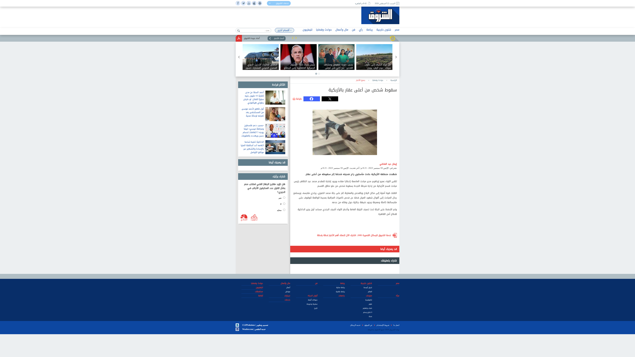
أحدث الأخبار (279, 38)
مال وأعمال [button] (341, 29)
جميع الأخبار (360, 80)
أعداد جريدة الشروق (252, 38)
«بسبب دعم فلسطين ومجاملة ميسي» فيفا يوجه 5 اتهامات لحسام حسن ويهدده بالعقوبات (252, 130)
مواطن (287, 291)
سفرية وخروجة (312, 304)
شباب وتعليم (367, 308)
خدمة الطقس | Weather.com (254, 329)
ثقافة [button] (260, 296)
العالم (370, 291)
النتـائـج (244, 219)
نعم (280, 198)
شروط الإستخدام (383, 325)
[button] (293, 38)
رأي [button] (361, 29)
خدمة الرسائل (355, 325)
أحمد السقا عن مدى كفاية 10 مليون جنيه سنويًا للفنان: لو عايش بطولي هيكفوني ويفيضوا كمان (253, 99)
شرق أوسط (368, 287)
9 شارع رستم (367, 312)
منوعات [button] (369, 296)
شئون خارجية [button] (383, 29)
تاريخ (316, 308)
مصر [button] (397, 29)
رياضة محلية (340, 287)
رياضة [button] (369, 29)
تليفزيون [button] (307, 29)
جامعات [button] (342, 296)
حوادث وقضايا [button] (324, 29)
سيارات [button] (287, 296)
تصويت (254, 219)
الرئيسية (393, 80)
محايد (279, 210)
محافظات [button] (259, 291)
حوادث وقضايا (377, 80)
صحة (370, 316)
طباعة (299, 99)
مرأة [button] (397, 296)
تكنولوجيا (368, 299)
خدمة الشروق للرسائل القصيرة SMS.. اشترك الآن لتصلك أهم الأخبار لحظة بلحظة (354, 235)
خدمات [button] (287, 300)
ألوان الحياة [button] (313, 296)
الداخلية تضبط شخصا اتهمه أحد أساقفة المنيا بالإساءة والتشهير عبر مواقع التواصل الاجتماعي (252, 149)
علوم (370, 304)
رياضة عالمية (340, 291)
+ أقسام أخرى (284, 30)
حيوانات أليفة (313, 299)
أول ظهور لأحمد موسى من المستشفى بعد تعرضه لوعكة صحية (253, 112)
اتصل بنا (396, 325)
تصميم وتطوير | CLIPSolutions (255, 325)
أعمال (288, 287)
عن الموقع (368, 325)
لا (280, 204)
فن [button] (353, 29)
